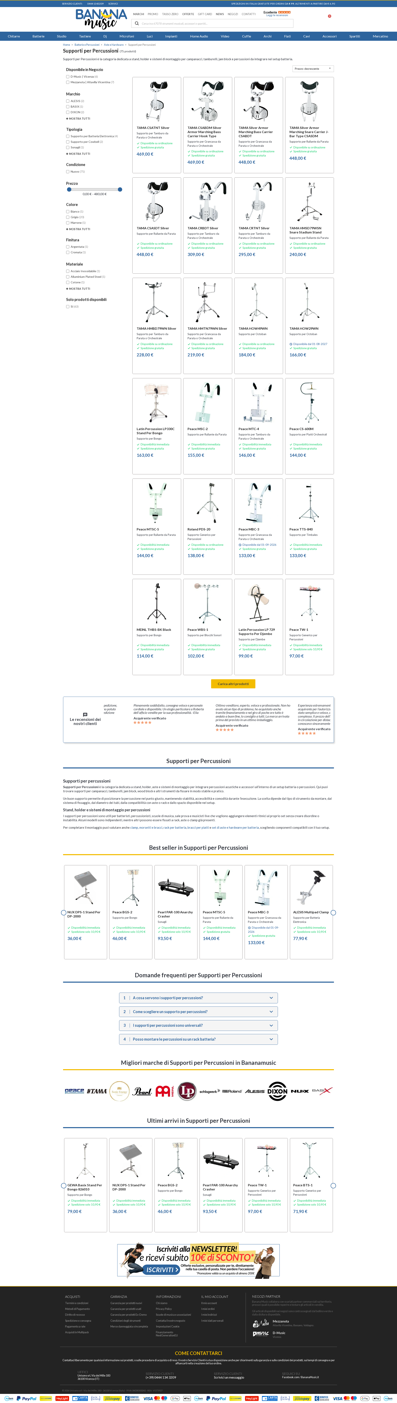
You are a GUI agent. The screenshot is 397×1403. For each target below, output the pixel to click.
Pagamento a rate (75, 1326)
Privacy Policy (164, 1308)
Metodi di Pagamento (77, 1308)
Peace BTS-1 (303, 1185)
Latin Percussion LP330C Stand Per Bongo (156, 431)
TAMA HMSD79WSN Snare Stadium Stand (305, 230)
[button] (138, 14)
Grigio (77, 217)
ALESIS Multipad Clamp (311, 912)
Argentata (79, 246)
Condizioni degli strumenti (125, 1320)
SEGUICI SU (291, 1373)
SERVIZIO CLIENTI (160, 1373)
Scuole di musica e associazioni (173, 1314)
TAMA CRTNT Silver (254, 228)
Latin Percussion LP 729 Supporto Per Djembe (257, 632)
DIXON (77, 112)
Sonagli (77, 147)
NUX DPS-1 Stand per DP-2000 (83, 914)
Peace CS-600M (301, 429)
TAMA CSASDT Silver (153, 228)
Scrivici (113, 3)
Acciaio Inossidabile (85, 271)
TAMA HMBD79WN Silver (156, 328)
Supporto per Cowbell (87, 141)
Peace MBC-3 (249, 529)
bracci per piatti (198, 827)
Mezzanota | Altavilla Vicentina (92, 82)
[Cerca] (137, 24)
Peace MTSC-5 (148, 529)
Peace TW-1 (298, 629)
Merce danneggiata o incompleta (129, 1326)
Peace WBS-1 (198, 629)
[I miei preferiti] (306, 19)
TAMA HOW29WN (303, 328)
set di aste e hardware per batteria (235, 827)
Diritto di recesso (75, 1314)
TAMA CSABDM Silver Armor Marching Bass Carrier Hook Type (204, 132)
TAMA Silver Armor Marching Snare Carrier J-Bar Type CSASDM (309, 132)
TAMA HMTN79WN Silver (207, 328)
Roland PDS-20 (199, 529)
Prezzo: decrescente (313, 68)
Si (75, 306)
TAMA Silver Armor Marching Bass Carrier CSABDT (256, 132)
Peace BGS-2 (122, 912)
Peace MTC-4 (249, 429)
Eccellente (276, 14)
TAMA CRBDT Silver (203, 228)
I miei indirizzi (209, 1314)
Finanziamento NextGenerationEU (167, 1334)
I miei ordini (208, 1308)
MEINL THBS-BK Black (154, 629)
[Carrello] (327, 19)
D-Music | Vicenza (84, 76)
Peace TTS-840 (301, 529)
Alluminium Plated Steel (88, 276)
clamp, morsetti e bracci (146, 827)
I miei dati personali (212, 1320)
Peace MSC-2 (198, 429)
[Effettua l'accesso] (317, 19)
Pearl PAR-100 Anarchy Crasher (175, 914)
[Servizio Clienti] (137, 1375)
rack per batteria (175, 827)
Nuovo (78, 171)
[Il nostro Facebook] (274, 1375)
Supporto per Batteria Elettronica (94, 136)
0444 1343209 (95, 3)
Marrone (78, 222)
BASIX (77, 106)
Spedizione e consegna (78, 1320)
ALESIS (77, 101)
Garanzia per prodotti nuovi (126, 1303)
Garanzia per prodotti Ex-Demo (128, 1314)
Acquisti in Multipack (77, 1332)
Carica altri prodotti (233, 684)
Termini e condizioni (76, 1303)
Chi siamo (161, 1303)
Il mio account (209, 1303)
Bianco (77, 211)
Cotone (78, 282)
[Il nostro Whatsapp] (206, 1375)
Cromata (78, 252)
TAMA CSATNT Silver (153, 128)
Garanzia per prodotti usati (125, 1308)
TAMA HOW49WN (253, 328)
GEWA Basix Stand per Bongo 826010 (84, 1187)
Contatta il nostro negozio (170, 1320)
